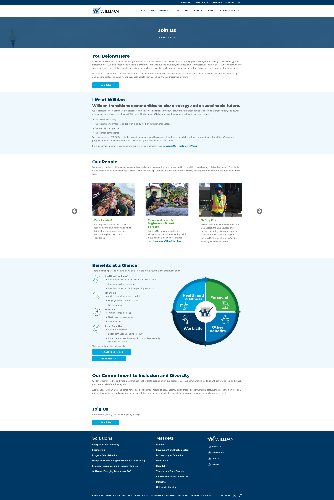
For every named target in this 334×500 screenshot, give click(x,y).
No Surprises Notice (112, 352)
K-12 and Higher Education (169, 455)
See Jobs (106, 85)
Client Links (201, 2)
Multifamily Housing (166, 487)
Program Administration (104, 455)
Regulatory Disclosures (177, 495)
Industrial (161, 482)
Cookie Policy (141, 495)
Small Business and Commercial (172, 476)
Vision (194, 146)
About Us (182, 10)
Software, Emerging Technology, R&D (111, 471)
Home (162, 37)
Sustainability (229, 10)
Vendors (217, 2)
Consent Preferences (201, 495)
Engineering (98, 450)
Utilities (160, 444)
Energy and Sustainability (105, 444)
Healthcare (162, 460)
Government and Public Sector (172, 450)
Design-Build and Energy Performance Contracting (119, 460)
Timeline (181, 146)
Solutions (147, 10)
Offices (230, 2)
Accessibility (157, 495)
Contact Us (218, 452)
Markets (165, 10)
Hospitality (162, 466)
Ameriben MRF (109, 358)
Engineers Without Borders (167, 241)
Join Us (198, 10)
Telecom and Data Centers (170, 471)
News (211, 10)
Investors (185, 2)
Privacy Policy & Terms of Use (119, 495)
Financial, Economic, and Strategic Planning (115, 466)
